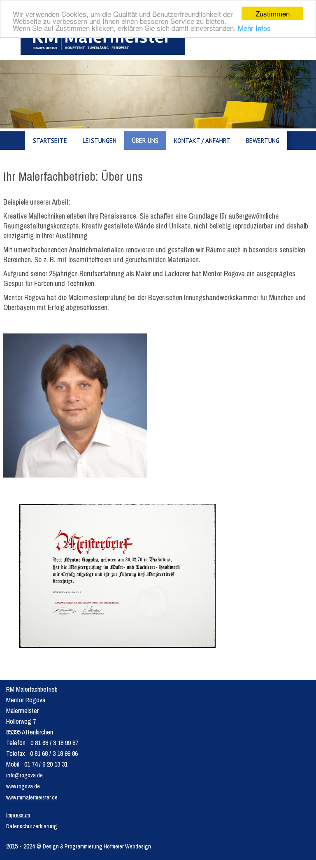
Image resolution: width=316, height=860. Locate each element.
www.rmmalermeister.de (32, 797)
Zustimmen (273, 13)
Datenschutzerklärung (31, 826)
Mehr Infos (254, 28)
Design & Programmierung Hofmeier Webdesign (97, 846)
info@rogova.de (24, 775)
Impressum (18, 815)
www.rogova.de (23, 786)
